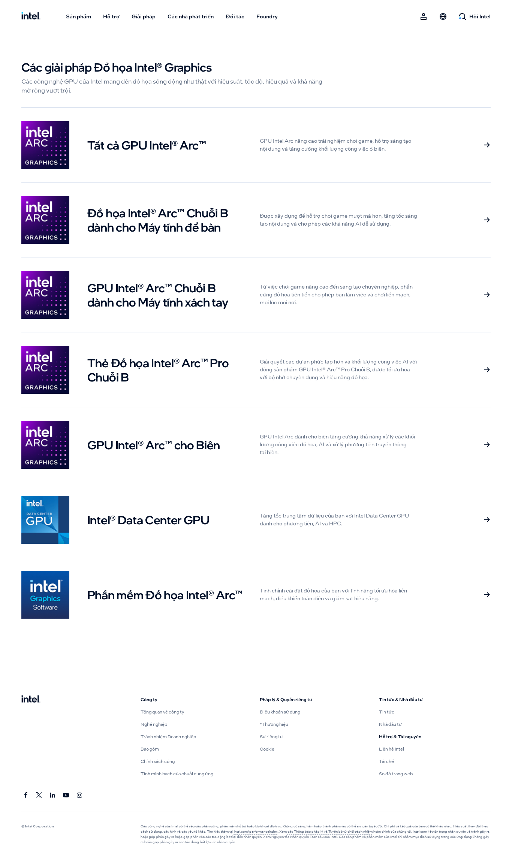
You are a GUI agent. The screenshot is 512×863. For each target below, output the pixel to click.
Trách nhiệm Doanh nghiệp (168, 737)
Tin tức (386, 712)
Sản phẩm (78, 16)
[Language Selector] (443, 16)
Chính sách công (158, 761)
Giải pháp (144, 16)
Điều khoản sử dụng (280, 712)
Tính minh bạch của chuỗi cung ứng (177, 774)
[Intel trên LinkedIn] (52, 795)
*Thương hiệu (274, 724)
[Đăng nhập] (423, 16)
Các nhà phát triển (191, 16)
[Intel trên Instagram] (79, 795)
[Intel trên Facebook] (25, 795)
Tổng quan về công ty (162, 712)
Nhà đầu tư (390, 724)
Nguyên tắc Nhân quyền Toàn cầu (297, 837)
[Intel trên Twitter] (39, 795)
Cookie (267, 749)
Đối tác (235, 16)
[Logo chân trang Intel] (30, 699)
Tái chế (386, 761)
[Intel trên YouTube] (66, 795)
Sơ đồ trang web (396, 774)
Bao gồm (150, 749)
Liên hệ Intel (391, 749)
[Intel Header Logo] (31, 16)
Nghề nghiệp (154, 724)
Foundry (267, 16)
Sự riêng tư (271, 737)
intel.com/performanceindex (256, 831)
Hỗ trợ (111, 16)
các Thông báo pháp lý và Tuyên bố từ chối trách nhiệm (330, 831)
